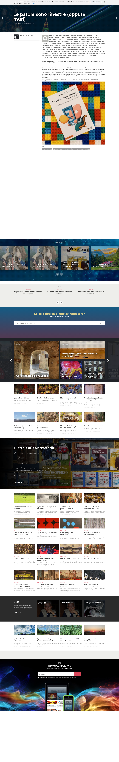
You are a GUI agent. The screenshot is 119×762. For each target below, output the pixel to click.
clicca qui (33, 3)
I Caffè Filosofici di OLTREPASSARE (22, 8)
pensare (61, 149)
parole (73, 149)
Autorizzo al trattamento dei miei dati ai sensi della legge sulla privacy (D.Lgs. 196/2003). (58, 677)
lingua (44, 149)
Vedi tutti (18, 612)
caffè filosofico (80, 149)
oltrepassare (68, 149)
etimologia (87, 149)
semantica (49, 149)
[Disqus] (73, 175)
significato (55, 149)
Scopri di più (19, 482)
